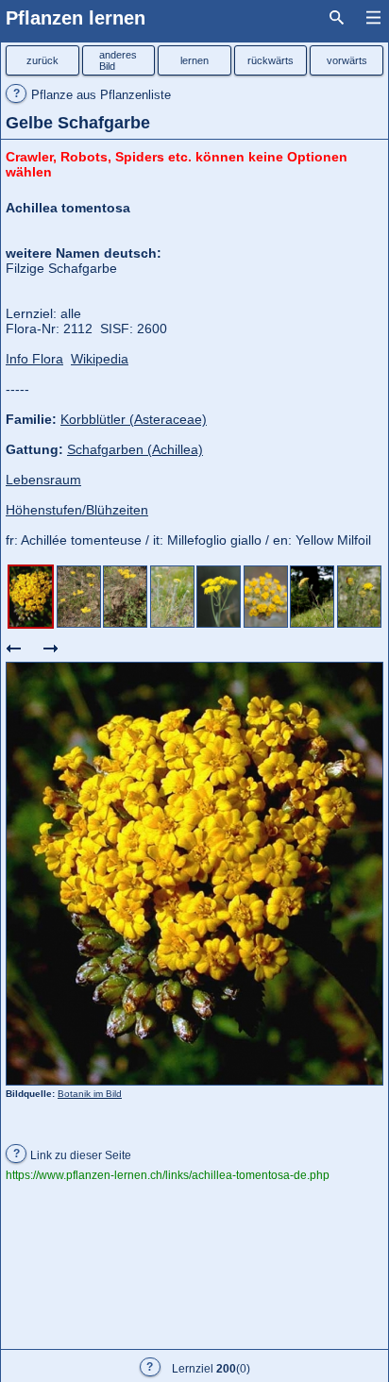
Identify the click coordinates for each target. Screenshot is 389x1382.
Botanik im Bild (90, 1093)
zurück (42, 60)
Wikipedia (99, 358)
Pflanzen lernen (75, 18)
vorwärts (347, 60)
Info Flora (34, 358)
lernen (194, 60)
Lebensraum (43, 479)
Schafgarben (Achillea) (135, 449)
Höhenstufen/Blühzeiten (77, 509)
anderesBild (118, 60)
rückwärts (270, 60)
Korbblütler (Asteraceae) (133, 419)
